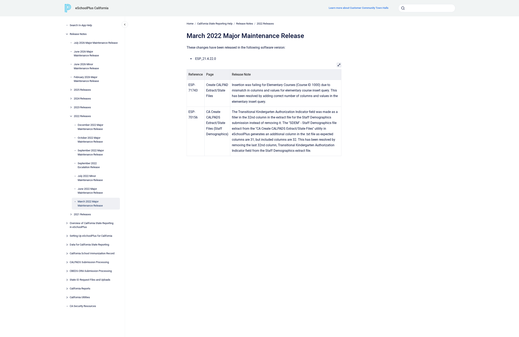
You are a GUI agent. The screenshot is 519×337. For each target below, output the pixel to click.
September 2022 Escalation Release (89, 165)
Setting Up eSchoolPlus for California (91, 235)
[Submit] (403, 8)
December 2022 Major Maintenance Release (90, 127)
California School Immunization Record (92, 253)
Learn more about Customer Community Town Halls (358, 7)
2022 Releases (82, 116)
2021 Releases (82, 214)
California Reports (80, 288)
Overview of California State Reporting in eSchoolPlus (91, 225)
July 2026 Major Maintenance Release (96, 42)
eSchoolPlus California (91, 8)
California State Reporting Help (214, 23)
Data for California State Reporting (89, 244)
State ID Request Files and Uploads (90, 279)
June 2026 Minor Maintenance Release (86, 66)
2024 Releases (82, 98)
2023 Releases (82, 107)
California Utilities (80, 297)
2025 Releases (82, 89)
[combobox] (426, 8)
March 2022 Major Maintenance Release (90, 203)
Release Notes (78, 34)
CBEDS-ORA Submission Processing (91, 270)
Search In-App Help (81, 25)
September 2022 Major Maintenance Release (91, 152)
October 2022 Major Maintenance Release (90, 139)
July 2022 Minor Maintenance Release (90, 178)
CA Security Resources (83, 306)
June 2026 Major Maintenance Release (86, 53)
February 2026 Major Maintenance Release (86, 79)
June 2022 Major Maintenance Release (90, 190)
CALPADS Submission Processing (89, 262)
